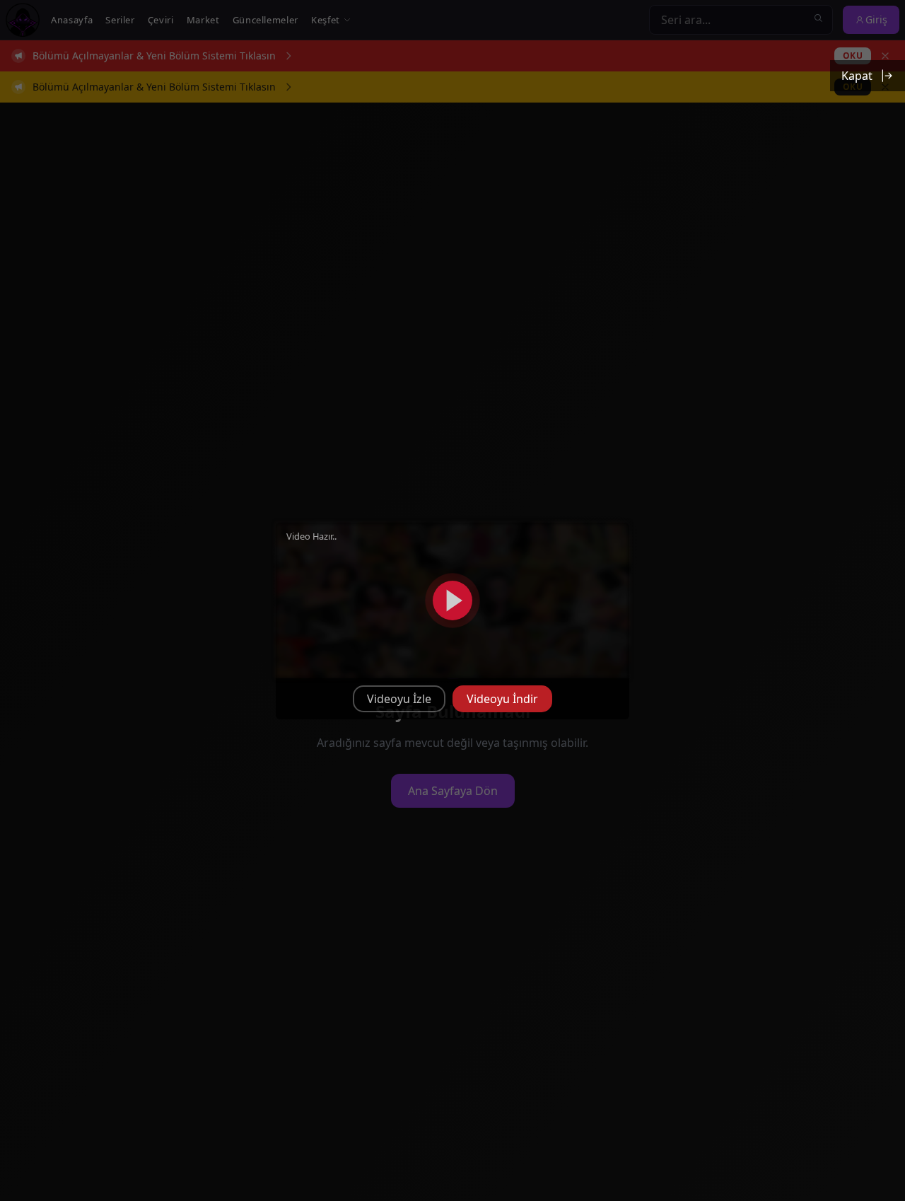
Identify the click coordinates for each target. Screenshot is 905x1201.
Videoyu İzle (399, 699)
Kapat (856, 75)
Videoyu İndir (502, 699)
